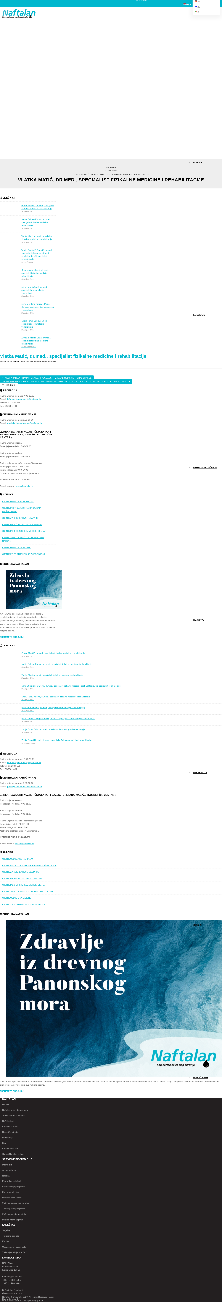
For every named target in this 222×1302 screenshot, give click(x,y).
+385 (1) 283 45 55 (11, 1280)
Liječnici (112, 171)
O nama (197, 162)
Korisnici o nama (10, 1126)
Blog (196, 206)
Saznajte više (9, 1299)
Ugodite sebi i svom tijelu (14, 1247)
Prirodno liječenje (205, 467)
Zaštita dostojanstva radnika (15, 1203)
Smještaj (198, 620)
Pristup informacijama (12, 1219)
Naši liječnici (198, 173)
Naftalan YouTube (13, 1293)
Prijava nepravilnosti (11, 1197)
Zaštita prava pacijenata (13, 1208)
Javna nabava (9, 1170)
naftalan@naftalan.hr (12, 1276)
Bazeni (197, 783)
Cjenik (197, 353)
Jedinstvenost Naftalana (13, 1115)
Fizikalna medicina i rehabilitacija (205, 331)
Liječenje (199, 315)
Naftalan (111, 167)
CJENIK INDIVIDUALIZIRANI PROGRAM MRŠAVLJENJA (21, 510)
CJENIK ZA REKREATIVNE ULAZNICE (20, 518)
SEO (40, 1300)
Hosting (33, 1300)
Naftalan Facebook (13, 1290)
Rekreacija (200, 772)
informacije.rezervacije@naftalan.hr (24, 399)
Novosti (197, 201)
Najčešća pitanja (10, 1132)
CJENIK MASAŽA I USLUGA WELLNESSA (22, 524)
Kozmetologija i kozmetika (203, 342)
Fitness (197, 777)
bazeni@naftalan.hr (24, 486)
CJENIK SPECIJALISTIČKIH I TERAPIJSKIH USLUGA (23, 539)
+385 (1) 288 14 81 (11, 1283)
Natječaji (6, 1176)
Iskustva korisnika (201, 195)
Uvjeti (51, 1297)
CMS (25, 1300)
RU (199, 7)
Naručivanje (200, 1077)
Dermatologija (199, 325)
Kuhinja (5, 1241)
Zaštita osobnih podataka (14, 1214)
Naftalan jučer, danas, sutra (15, 1110)
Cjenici (197, 925)
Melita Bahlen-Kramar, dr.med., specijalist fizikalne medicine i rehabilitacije (47, 378)
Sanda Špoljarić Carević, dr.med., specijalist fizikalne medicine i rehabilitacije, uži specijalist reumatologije (65, 381)
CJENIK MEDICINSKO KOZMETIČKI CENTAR (24, 531)
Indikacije (198, 320)
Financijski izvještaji (11, 1181)
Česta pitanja (199, 189)
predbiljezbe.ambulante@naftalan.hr (24, 423)
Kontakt (197, 184)
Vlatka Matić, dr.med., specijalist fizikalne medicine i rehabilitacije (73, 356)
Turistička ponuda (10, 1236)
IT (198, 12)
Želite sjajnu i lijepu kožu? (14, 1252)
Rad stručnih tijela (10, 1192)
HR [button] (187, 4)
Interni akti (7, 1165)
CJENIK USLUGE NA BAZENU (16, 547)
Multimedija (198, 178)
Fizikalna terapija (200, 336)
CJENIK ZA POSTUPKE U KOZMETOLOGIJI (23, 554)
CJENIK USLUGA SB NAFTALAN (18, 501)
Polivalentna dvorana (201, 788)
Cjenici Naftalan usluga (13, 1154)
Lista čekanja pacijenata (13, 1186)
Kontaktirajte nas (10, 1148)
